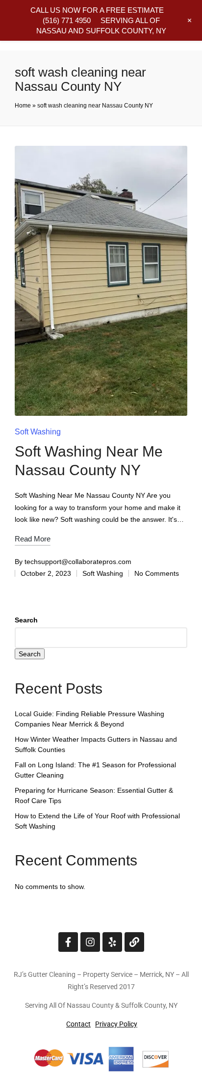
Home (23, 105)
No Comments (156, 573)
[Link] (134, 942)
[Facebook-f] (68, 942)
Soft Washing (38, 432)
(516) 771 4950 (67, 20)
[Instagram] (90, 942)
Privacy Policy (116, 1024)
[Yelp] (112, 942)
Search (26, 620)
